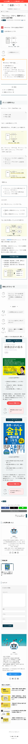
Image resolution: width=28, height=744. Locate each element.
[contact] (18, 679)
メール (4, 614)
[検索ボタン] (25, 5)
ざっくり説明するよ (9, 89)
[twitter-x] (13, 553)
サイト (4, 619)
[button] (5, 508)
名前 (3, 609)
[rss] (16, 736)
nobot (14, 536)
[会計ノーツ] (14, 5)
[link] (10, 553)
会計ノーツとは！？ (14, 674)
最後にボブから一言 (9, 92)
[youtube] (15, 553)
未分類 (4, 20)
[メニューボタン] (2, 5)
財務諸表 (9, 239)
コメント (5, 592)
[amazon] (18, 553)
